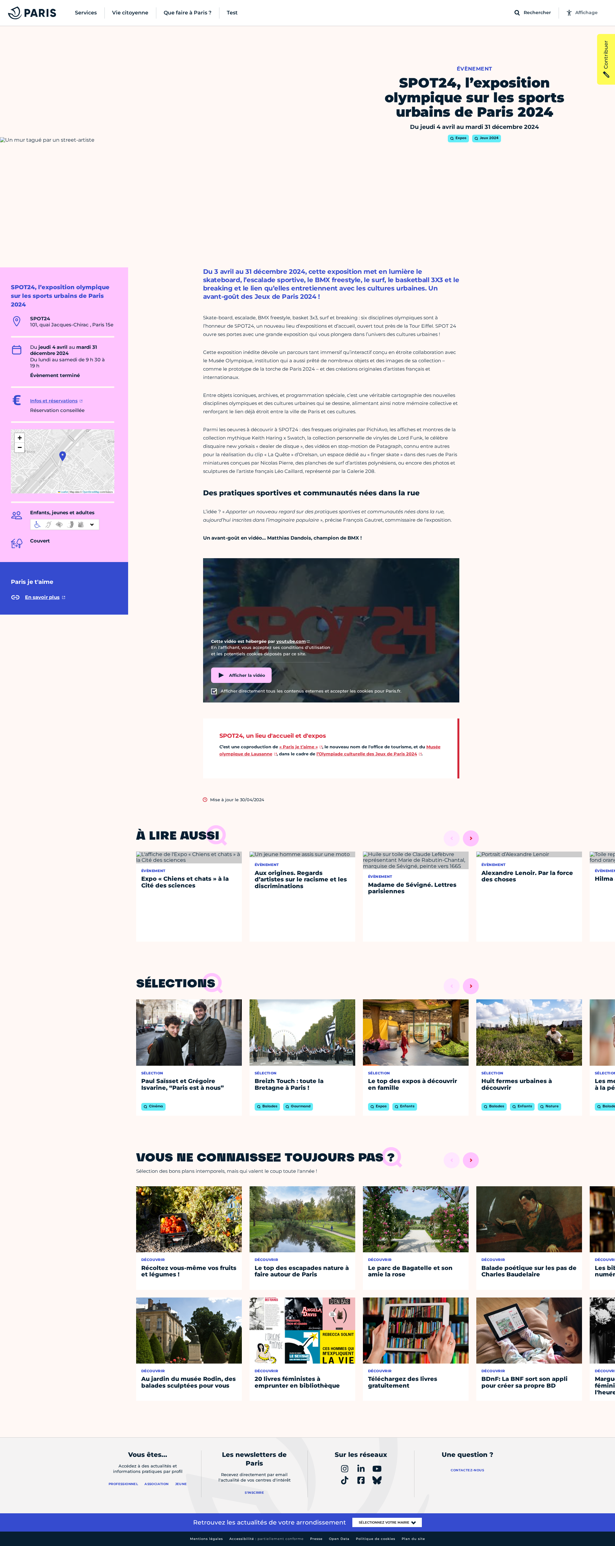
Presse (316, 1539)
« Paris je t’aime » (298, 746)
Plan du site (413, 1539)
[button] (62, 456)
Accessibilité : (266, 1539)
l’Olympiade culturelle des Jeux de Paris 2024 (366, 753)
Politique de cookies (375, 1539)
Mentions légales (206, 1539)
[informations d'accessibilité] (64, 524)
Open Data (339, 1539)
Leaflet (64, 491)
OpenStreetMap (91, 491)
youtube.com (291, 641)
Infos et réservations (54, 401)
